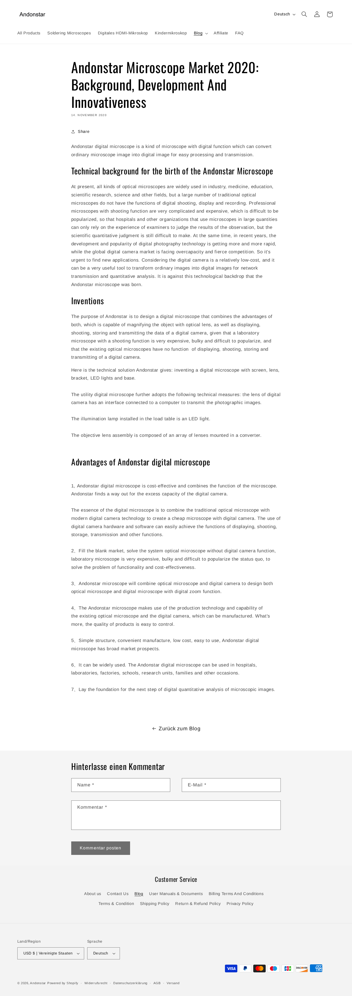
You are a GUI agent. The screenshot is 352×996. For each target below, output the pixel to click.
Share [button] (83, 131)
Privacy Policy (240, 903)
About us (92, 893)
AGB (157, 983)
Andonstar (38, 983)
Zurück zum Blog (179, 728)
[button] (200, 33)
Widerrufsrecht (96, 983)
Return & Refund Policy (198, 903)
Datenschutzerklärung (130, 983)
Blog (138, 893)
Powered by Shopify (62, 983)
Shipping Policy (154, 903)
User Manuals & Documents (176, 893)
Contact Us (117, 893)
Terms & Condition (116, 903)
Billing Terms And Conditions (236, 893)
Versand (173, 983)
